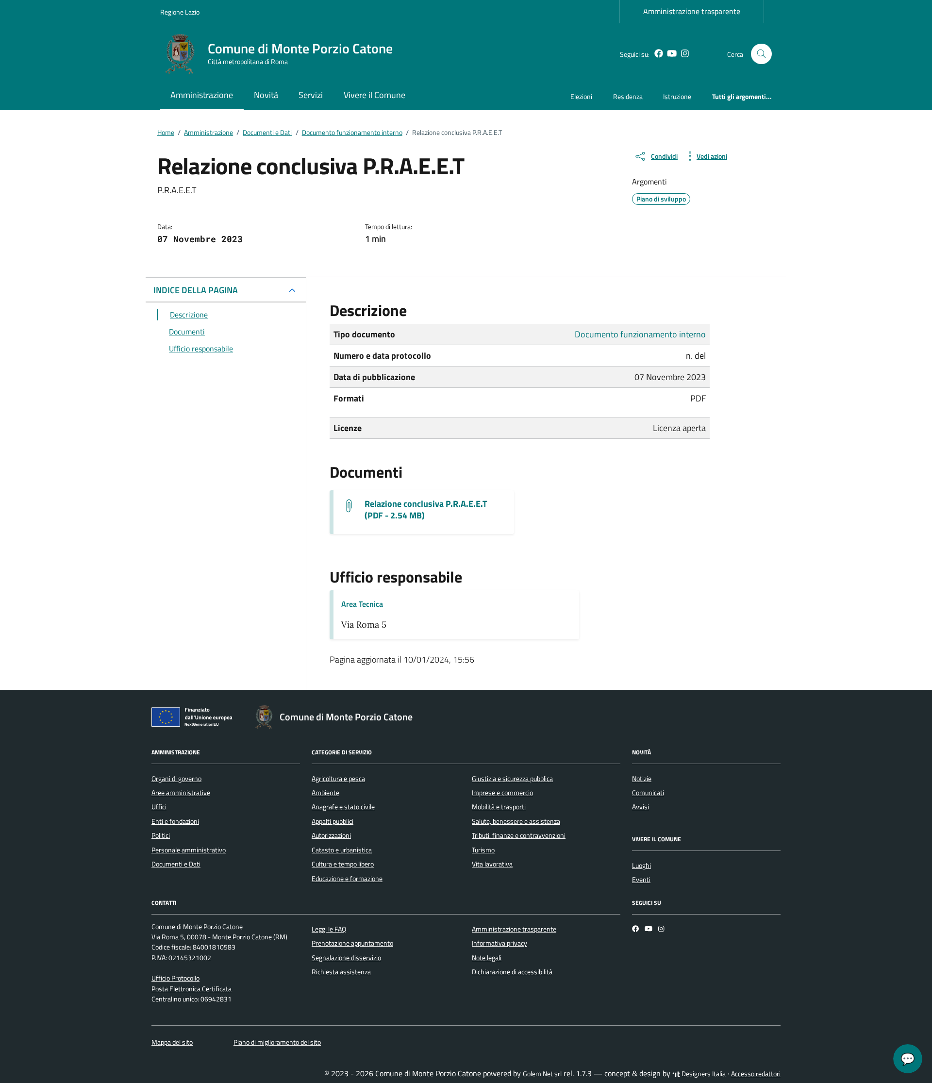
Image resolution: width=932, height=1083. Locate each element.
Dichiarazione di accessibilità (512, 971)
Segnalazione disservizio (346, 957)
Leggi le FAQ (329, 929)
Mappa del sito (172, 1042)
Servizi (311, 94)
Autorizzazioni (331, 835)
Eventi (641, 879)
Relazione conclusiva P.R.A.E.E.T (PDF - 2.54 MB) (426, 509)
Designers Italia (703, 1073)
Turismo (483, 850)
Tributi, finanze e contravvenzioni (519, 835)
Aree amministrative (180, 792)
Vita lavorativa (492, 864)
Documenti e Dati (175, 864)
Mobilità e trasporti (499, 806)
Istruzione (677, 96)
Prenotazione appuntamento (352, 943)
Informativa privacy (499, 943)
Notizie (641, 778)
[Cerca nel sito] (761, 54)
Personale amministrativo (188, 850)
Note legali (486, 957)
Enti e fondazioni (175, 821)
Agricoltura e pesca (338, 778)
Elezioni (581, 96)
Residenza (628, 96)
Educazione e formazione (347, 878)
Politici (160, 835)
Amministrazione (201, 94)
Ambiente (325, 792)
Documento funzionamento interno (640, 334)
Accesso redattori (756, 1073)
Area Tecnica (362, 604)
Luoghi (641, 865)
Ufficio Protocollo (175, 978)
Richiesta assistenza (341, 971)
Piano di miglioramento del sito (277, 1042)
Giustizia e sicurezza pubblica (512, 778)
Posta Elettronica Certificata (191, 988)
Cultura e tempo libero (343, 864)
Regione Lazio (180, 12)
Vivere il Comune (374, 94)
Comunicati (648, 792)
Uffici (158, 806)
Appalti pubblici (332, 821)
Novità (266, 94)
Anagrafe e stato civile (343, 806)
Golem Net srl (542, 1073)
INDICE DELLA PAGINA (195, 290)
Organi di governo (176, 778)
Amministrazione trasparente (691, 11)
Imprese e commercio (502, 792)
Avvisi (640, 806)
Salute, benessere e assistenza (516, 821)
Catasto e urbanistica (342, 850)
